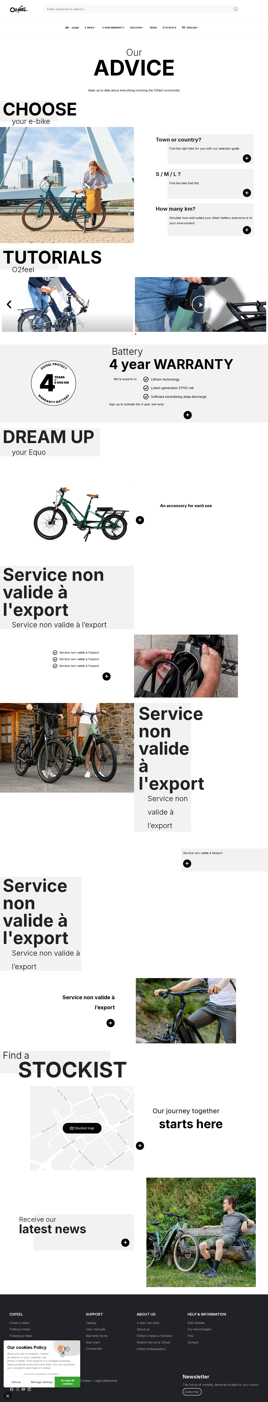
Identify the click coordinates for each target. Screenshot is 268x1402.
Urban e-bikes (19, 1323)
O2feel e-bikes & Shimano (154, 1336)
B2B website (196, 1323)
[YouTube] (23, 1389)
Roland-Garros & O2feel (153, 1342)
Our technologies (199, 1329)
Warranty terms (97, 1336)
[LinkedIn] (29, 1389)
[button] (9, 304)
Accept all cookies (67, 1382)
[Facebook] (11, 1389)
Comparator (94, 1348)
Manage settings (42, 1382)
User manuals (95, 1329)
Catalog (91, 1323)
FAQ (190, 1336)
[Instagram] (17, 1389)
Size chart (93, 1342)
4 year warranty (148, 1323)
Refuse (16, 1382)
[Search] (235, 9)
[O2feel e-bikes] (19, 9)
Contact (193, 1342)
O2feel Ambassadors (151, 1349)
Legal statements (105, 1380)
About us (143, 1329)
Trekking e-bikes (20, 1336)
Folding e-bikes (19, 1329)
